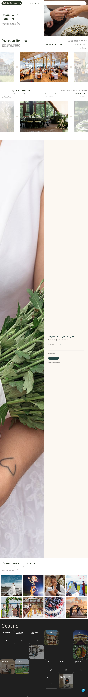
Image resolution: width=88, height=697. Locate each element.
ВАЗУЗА (8, 3)
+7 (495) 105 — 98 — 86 (33, 3)
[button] (54, 3)
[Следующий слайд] (71, 67)
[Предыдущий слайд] (17, 67)
